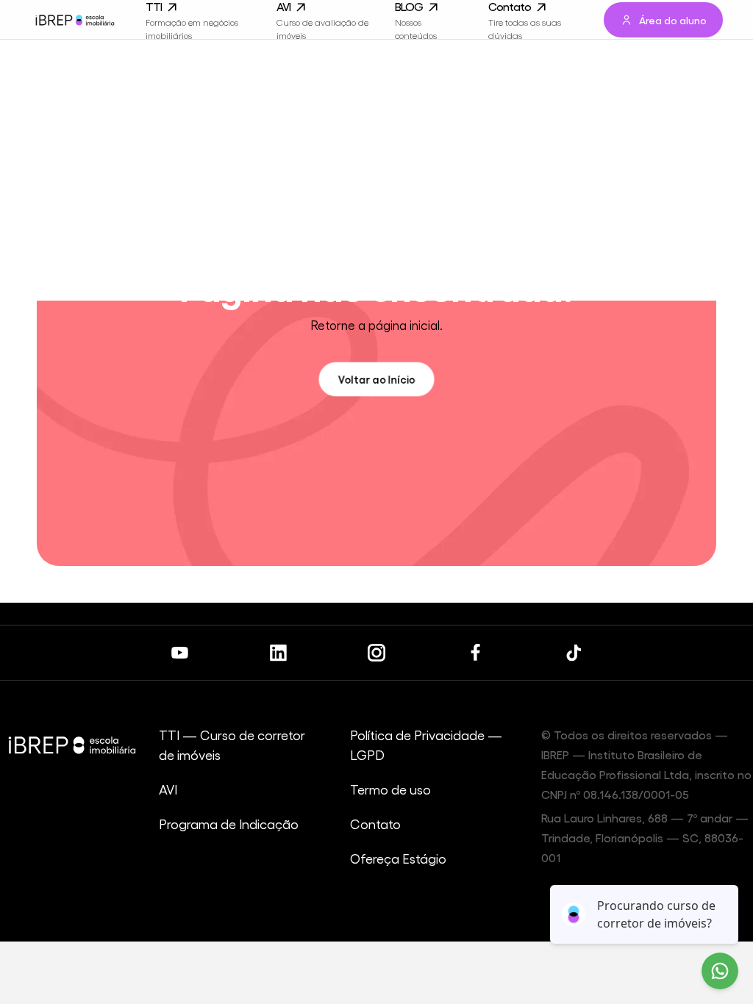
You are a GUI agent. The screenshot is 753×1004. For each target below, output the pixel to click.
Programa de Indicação (229, 823)
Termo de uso (390, 789)
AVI (168, 789)
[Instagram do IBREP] (376, 652)
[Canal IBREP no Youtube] (179, 652)
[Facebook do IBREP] (475, 652)
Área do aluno (673, 20)
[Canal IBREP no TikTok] (573, 652)
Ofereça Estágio (398, 858)
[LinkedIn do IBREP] (278, 652)
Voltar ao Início (376, 378)
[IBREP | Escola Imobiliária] (74, 19)
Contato (375, 823)
